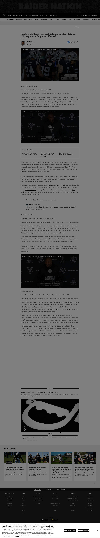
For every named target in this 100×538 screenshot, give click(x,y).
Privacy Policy (49, 526)
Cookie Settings (15, 536)
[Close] (97, 530)
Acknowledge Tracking (83, 530)
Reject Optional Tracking (69, 530)
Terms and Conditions (7, 526)
